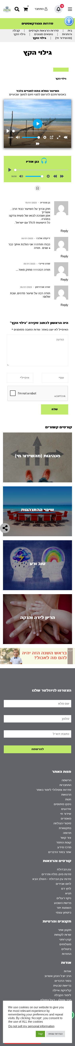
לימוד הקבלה (62, 995)
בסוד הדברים (63, 981)
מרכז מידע (64, 847)
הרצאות (66, 794)
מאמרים (66, 818)
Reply (64, 231)
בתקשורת (65, 828)
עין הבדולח (64, 869)
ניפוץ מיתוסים (62, 804)
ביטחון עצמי (63, 912)
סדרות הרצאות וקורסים (44, 30)
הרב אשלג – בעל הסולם (55, 1000)
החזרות (66, 954)
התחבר (39, 9)
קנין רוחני (65, 939)
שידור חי (65, 813)
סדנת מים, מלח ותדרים (56, 874)
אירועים (66, 809)
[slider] (41, 131)
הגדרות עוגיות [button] (55, 1033)
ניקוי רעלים (64, 898)
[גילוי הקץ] (61, 70)
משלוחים (65, 944)
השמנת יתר (64, 907)
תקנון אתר (64, 930)
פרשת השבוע (62, 903)
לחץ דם (66, 888)
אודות (67, 971)
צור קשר (65, 837)
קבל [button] (40, 1033)
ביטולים (66, 949)
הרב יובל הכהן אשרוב (57, 976)
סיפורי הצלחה (62, 823)
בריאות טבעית (62, 985)
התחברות (65, 785)
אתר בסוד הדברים (59, 852)
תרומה (67, 833)
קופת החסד (63, 842)
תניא (68, 893)
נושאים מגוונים (43, 34)
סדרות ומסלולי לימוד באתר (53, 790)
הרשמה (66, 780)
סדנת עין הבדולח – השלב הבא (51, 879)
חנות (68, 799)
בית (70, 30)
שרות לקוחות (62, 934)
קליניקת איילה (62, 990)
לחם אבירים (63, 884)
